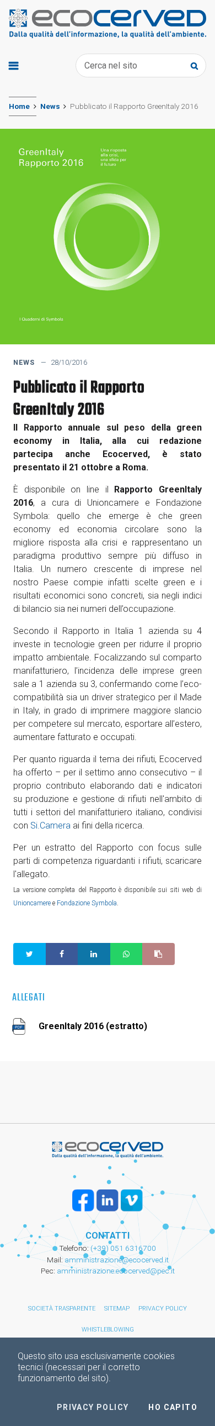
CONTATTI (107, 1235)
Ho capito (172, 1407)
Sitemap (117, 1308)
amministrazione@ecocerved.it (116, 1259)
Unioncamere (32, 903)
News (50, 106)
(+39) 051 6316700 (122, 1248)
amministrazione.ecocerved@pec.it (116, 1270)
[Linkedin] (107, 1200)
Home (19, 106)
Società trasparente (61, 1308)
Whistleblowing (108, 1329)
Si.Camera (50, 825)
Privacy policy (162, 1308)
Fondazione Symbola (87, 903)
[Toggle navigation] (13, 65)
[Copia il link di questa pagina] (158, 954)
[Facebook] (83, 1200)
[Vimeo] (132, 1200)
